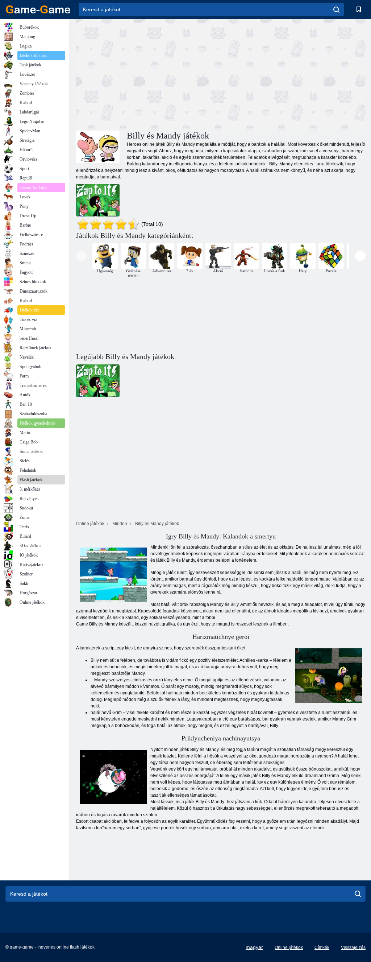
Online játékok (289, 947)
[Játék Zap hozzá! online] (98, 200)
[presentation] (81, 256)
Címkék (321, 947)
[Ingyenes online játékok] (38, 9)
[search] (336, 9)
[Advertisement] (148, 73)
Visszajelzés (353, 947)
